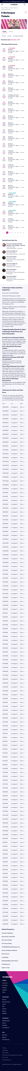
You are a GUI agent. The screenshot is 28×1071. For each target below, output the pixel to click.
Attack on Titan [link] (6, 967)
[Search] (24, 4)
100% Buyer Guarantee (15, 1)
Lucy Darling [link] (5, 957)
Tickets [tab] (4, 31)
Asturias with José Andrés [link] (8, 936)
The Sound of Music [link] (7, 943)
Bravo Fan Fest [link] (5, 954)
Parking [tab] (11, 31)
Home (2, 8)
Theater (7, 8)
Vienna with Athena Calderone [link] (9, 950)
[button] (3, 36)
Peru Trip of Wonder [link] (7, 940)
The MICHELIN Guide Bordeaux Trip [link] (11, 947)
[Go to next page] (23, 232)
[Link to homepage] (14, 4)
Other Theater (13, 8)
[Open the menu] (2, 4)
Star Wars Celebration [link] (7, 933)
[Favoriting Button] (26, 12)
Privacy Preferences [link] (6, 1059)
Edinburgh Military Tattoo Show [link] (10, 960)
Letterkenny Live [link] (6, 964)
